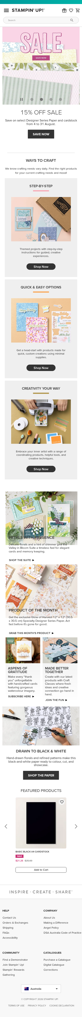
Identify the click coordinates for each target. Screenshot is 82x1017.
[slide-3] (60, 99)
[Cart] (77, 10)
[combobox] (41, 20)
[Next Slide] (75, 830)
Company (50, 910)
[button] (64, 10)
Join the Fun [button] (54, 700)
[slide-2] (51, 99)
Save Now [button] (41, 134)
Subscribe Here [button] (19, 696)
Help (5, 910)
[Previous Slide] (6, 830)
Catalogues (52, 952)
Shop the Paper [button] (41, 775)
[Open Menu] (6, 10)
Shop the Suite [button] (20, 560)
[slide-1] (41, 99)
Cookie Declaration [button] (61, 1005)
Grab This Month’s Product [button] (29, 633)
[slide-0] (32, 99)
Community (11, 952)
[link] (71, 10)
